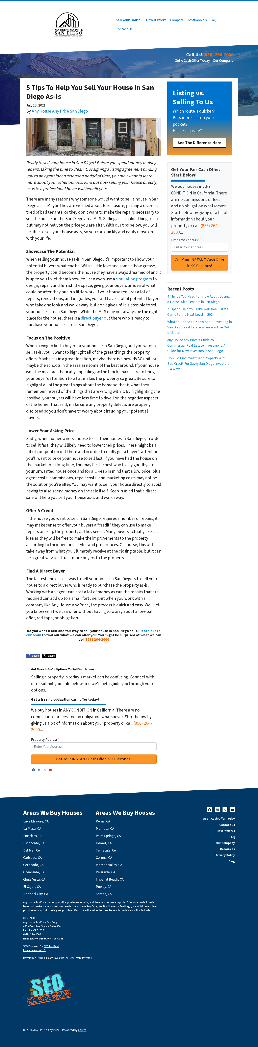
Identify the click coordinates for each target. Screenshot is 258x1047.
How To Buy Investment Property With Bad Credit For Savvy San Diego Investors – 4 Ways (198, 364)
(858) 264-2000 (218, 54)
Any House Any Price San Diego (60, 111)
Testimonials (197, 20)
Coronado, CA (33, 864)
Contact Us (124, 29)
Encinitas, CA (32, 835)
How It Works (156, 20)
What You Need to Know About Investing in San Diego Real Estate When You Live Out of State (199, 327)
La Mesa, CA (32, 828)
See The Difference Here (199, 143)
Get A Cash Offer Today (192, 60)
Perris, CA (103, 821)
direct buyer (92, 318)
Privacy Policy (225, 855)
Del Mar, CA (31, 850)
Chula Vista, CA (34, 879)
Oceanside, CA (33, 872)
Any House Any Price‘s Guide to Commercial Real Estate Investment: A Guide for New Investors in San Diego (196, 345)
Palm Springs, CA (108, 835)
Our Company (223, 60)
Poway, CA (103, 886)
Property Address (45, 739)
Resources (227, 849)
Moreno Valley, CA (109, 864)
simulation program (134, 279)
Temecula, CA (106, 850)
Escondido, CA (34, 843)
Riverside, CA (105, 872)
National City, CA (35, 894)
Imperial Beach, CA (110, 879)
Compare (177, 20)
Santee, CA (104, 894)
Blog (232, 861)
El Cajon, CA (32, 886)
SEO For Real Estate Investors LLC (41, 948)
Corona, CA (104, 857)
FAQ (213, 20)
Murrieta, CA (105, 828)
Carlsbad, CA (32, 857)
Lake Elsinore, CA (36, 821)
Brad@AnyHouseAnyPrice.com (43, 938)
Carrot (82, 1030)
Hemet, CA (104, 843)
